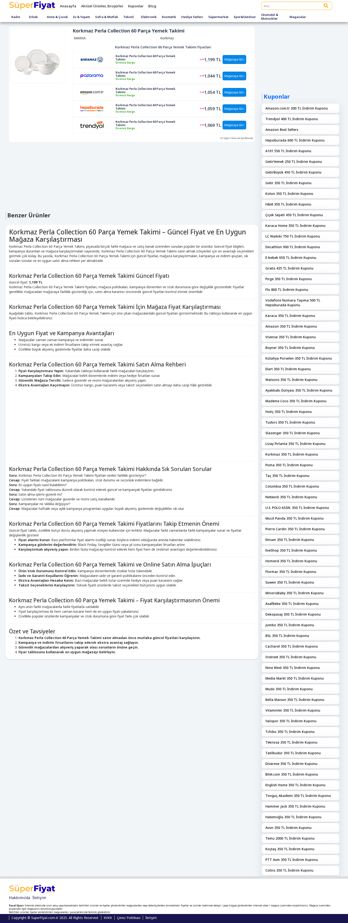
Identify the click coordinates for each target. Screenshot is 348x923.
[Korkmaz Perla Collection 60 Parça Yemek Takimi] (92, 59)
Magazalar (298, 17)
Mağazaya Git (233, 59)
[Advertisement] (132, 176)
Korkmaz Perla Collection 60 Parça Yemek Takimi (145, 58)
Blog (152, 6)
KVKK (108, 917)
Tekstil (128, 17)
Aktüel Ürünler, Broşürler (102, 6)
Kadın (15, 17)
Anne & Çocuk (57, 17)
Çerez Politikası (128, 917)
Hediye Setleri (192, 17)
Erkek (33, 17)
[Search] (326, 5)
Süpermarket (218, 17)
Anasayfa (68, 6)
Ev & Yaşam (81, 17)
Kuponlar (135, 6)
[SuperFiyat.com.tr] (32, 6)
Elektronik (149, 17)
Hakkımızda (19, 897)
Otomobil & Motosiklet (269, 16)
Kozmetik (169, 17)
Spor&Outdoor (245, 17)
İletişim (39, 897)
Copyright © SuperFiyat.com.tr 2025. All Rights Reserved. (55, 917)
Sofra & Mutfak (106, 17)
